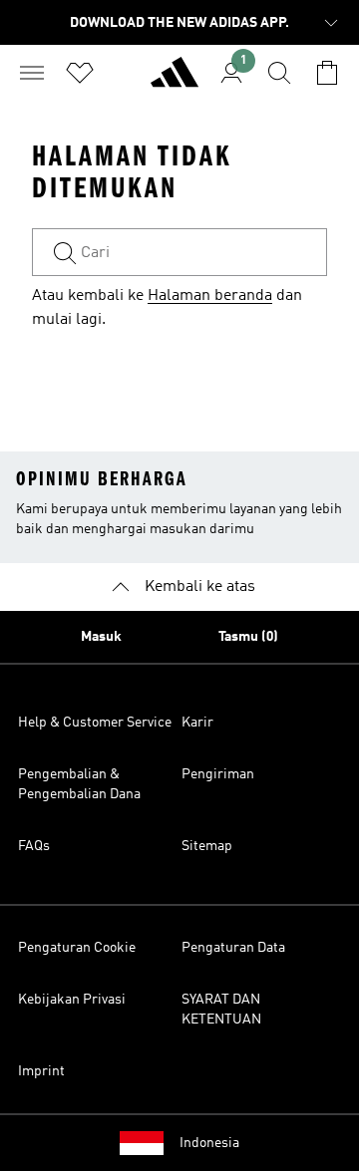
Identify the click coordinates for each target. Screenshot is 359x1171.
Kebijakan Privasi (72, 1000)
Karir (197, 723)
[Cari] (279, 73)
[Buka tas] (327, 73)
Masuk (101, 637)
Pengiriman (217, 774)
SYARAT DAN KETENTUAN (221, 1009)
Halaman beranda (210, 296)
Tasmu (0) (248, 637)
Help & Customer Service (95, 723)
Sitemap (206, 846)
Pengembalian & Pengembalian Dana (79, 784)
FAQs (34, 846)
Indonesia (209, 1143)
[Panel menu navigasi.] (32, 73)
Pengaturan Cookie (77, 948)
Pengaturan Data (233, 948)
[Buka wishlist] (80, 73)
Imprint (41, 1071)
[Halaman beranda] (174, 81)
